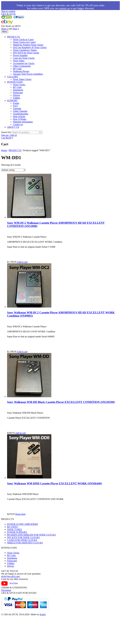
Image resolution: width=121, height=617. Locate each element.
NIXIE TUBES (14, 529)
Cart (6, 138)
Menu (4, 32)
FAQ (15, 106)
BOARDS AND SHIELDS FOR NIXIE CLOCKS (31, 535)
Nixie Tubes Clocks (22, 79)
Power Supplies (20, 55)
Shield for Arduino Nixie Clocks (28, 45)
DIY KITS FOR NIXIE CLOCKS (23, 537)
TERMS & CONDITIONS (14, 587)
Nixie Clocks (19, 84)
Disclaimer (6, 590)
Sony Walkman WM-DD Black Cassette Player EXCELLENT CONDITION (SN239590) (61, 402)
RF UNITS (12, 527)
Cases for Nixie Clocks (24, 58)
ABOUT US (13, 127)
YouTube (13, 583)
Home (4, 150)
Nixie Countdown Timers (25, 50)
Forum (16, 103)
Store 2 (4, 28)
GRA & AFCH (8, 14)
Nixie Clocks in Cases (23, 39)
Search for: (6, 132)
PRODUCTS (13, 37)
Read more (20, 514)
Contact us (18, 124)
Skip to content (8, 11)
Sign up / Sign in (9, 135)
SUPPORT (12, 100)
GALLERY (12, 76)
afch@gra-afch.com (10, 576)
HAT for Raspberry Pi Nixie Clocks (29, 47)
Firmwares (18, 92)
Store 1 (15, 28)
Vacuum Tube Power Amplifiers (28, 74)
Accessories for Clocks (23, 63)
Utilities (16, 98)
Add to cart (22, 262)
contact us (64, 8)
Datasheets (18, 90)
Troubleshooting (20, 114)
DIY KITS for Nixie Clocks (26, 52)
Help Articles (19, 116)
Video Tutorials (20, 111)
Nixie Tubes (18, 60)
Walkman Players (21, 71)
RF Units (17, 68)
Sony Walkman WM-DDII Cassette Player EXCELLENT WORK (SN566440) (54, 483)
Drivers (16, 95)
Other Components (22, 66)
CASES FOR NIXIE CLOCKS (22, 540)
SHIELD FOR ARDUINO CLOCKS (25, 542)
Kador (42, 614)
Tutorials (17, 108)
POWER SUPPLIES (17, 532)
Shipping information (23, 122)
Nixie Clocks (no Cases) (24, 42)
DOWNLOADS (15, 82)
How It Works (19, 119)
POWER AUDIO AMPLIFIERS (22, 524)
